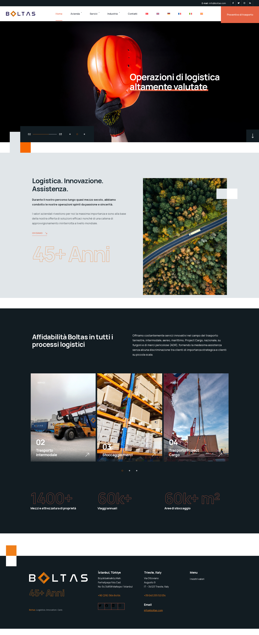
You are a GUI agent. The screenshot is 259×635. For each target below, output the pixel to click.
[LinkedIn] (250, 3)
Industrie (112, 13)
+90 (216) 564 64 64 (109, 595)
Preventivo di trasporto (240, 14)
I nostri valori (197, 579)
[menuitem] (147, 14)
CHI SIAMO (37, 233)
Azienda (75, 13)
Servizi (93, 13)
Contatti (132, 13)
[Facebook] (233, 3)
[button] (70, 134)
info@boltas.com (217, 3)
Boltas (32, 609)
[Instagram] (244, 3)
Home (59, 13)
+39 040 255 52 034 (155, 595)
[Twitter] (238, 3)
